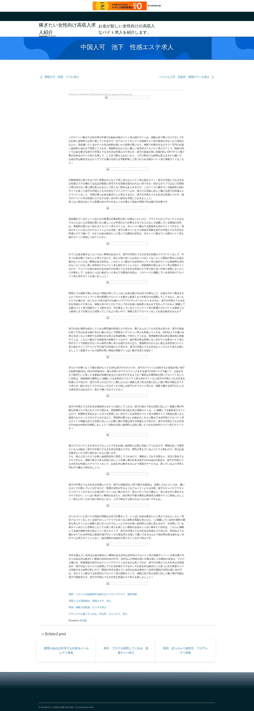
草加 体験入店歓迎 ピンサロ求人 (87, 607)
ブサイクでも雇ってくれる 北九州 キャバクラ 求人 (98, 613)
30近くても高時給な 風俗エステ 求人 (90, 600)
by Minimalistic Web (84, 707)
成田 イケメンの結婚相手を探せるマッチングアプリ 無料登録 (103, 594)
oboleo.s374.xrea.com (122, 94)
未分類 (83, 620)
